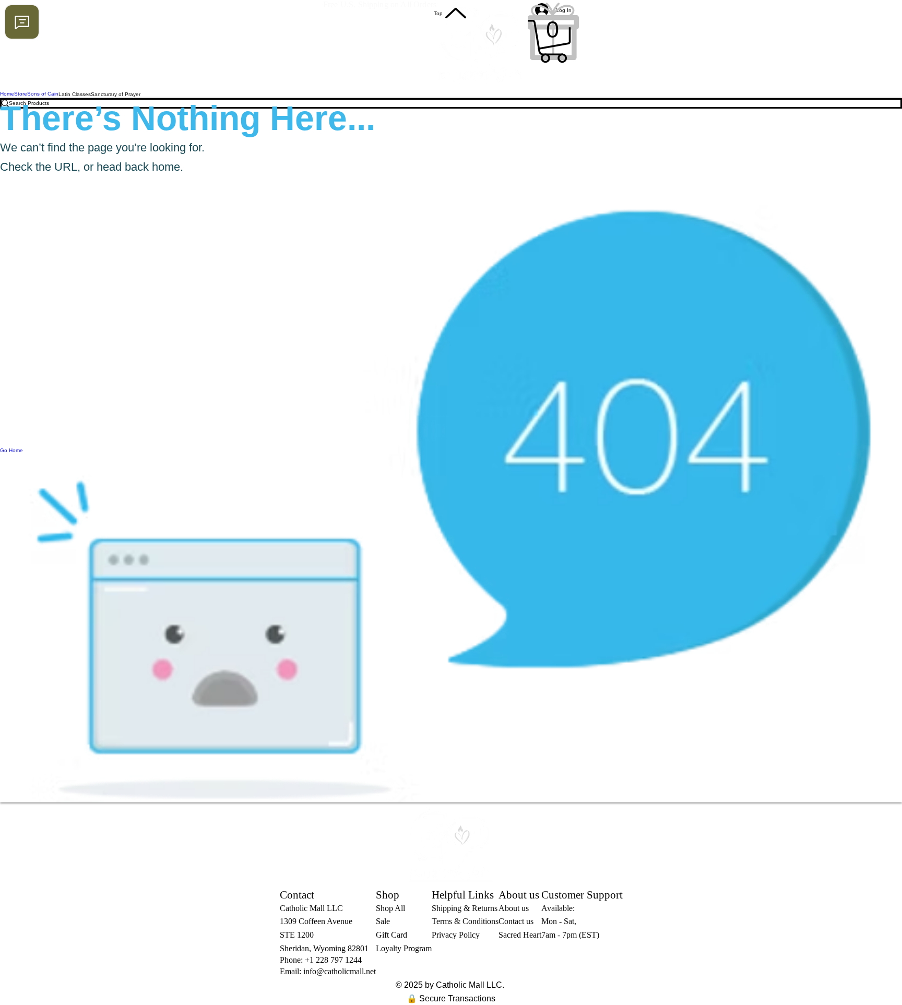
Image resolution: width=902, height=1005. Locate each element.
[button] (553, 41)
